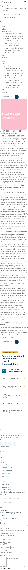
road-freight (5, 476)
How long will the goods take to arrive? (12, 395)
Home (4, 26)
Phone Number (5, 548)
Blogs (4, 55)
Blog (1, 457)
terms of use (14, 518)
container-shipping (6, 467)
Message (3, 566)
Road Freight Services (12, 43)
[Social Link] (1, 444)
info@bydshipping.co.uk (10, 498)
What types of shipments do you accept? (12, 379)
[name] (25, 2)
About (4, 29)
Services (2, 454)
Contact (5, 57)
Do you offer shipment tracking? (13, 404)
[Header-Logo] (10, 2)
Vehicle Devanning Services (14, 38)
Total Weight (4, 555)
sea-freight (4, 479)
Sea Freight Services (12, 46)
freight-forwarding (6, 481)
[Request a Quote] (9, 97)
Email (2, 545)
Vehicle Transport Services (13, 41)
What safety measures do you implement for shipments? (12, 387)
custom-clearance (6, 464)
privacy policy (4, 518)
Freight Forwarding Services (14, 48)
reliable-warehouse (6, 487)
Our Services (6, 31)
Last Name (3, 542)
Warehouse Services (11, 53)
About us (2, 452)
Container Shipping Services (14, 36)
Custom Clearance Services (14, 34)
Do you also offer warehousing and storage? (12, 411)
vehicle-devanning (6, 470)
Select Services (5, 550)
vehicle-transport (6, 473)
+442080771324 (7, 502)
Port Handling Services (12, 50)
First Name (3, 539)
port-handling (5, 484)
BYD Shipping (10, 513)
